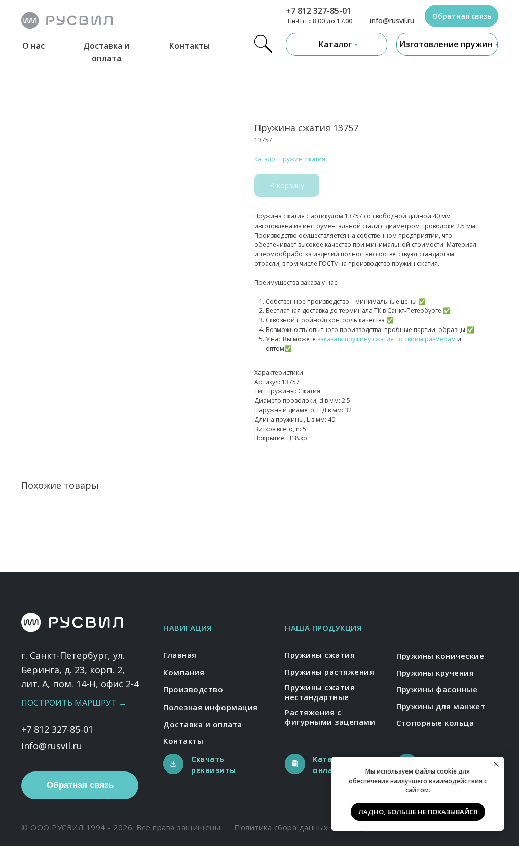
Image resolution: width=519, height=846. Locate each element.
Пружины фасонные (436, 689)
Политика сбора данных (281, 827)
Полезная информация (210, 707)
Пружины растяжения (329, 672)
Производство (193, 689)
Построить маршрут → (74, 702)
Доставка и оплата (202, 724)
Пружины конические (440, 656)
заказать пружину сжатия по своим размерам (386, 339)
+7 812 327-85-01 (318, 10)
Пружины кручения (435, 673)
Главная (180, 655)
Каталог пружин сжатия (289, 159)
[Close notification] (496, 764)
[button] (461, 16)
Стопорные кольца (435, 723)
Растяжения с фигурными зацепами (330, 717)
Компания (183, 672)
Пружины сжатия (320, 655)
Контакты (189, 45)
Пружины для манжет (440, 706)
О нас (33, 45)
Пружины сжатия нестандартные (320, 692)
